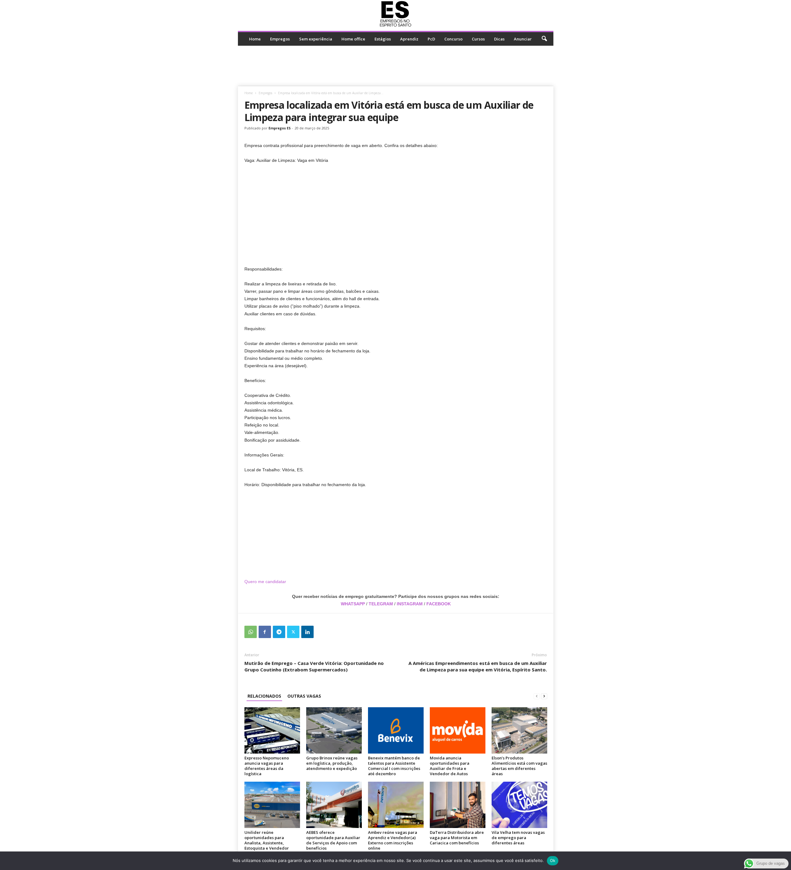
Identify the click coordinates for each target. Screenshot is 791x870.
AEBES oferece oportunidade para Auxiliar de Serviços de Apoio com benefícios (333, 840)
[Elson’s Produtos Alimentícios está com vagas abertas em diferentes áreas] (519, 730)
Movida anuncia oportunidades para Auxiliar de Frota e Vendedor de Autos (449, 765)
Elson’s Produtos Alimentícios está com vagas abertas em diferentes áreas (519, 765)
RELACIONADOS (264, 696)
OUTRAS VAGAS (304, 696)
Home (255, 39)
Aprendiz (409, 39)
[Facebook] (265, 632)
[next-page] (544, 696)
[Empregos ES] (395, 14)
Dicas (499, 39)
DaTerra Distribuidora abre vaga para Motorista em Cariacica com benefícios (457, 838)
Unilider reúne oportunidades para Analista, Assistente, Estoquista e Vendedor (266, 840)
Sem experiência (315, 39)
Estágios (382, 39)
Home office (353, 39)
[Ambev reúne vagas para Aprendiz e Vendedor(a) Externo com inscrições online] (396, 805)
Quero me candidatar (265, 581)
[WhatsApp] (250, 632)
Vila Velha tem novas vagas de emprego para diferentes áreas (518, 838)
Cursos (478, 39)
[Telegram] (279, 632)
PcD (431, 39)
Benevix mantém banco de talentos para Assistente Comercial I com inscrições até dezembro (394, 765)
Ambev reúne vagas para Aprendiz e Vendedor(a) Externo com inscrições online (392, 840)
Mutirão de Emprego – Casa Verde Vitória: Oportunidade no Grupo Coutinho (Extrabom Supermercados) (314, 666)
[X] (293, 632)
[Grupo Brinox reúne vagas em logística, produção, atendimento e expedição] (334, 730)
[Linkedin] (307, 632)
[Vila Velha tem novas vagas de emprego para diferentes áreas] (519, 805)
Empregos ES (280, 128)
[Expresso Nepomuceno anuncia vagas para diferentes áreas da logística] (272, 730)
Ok (553, 860)
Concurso (453, 39)
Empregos (280, 39)
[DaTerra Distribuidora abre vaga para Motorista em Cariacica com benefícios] (457, 805)
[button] (544, 39)
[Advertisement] (395, 66)
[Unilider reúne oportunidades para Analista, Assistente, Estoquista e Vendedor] (272, 805)
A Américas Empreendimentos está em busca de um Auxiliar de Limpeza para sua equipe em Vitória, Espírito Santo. (477, 666)
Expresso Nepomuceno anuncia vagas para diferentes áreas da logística (266, 765)
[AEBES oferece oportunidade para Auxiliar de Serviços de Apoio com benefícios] (334, 805)
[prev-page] (537, 696)
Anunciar (523, 39)
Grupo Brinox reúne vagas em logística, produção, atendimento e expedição (331, 763)
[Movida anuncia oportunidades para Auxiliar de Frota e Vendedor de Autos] (457, 730)
